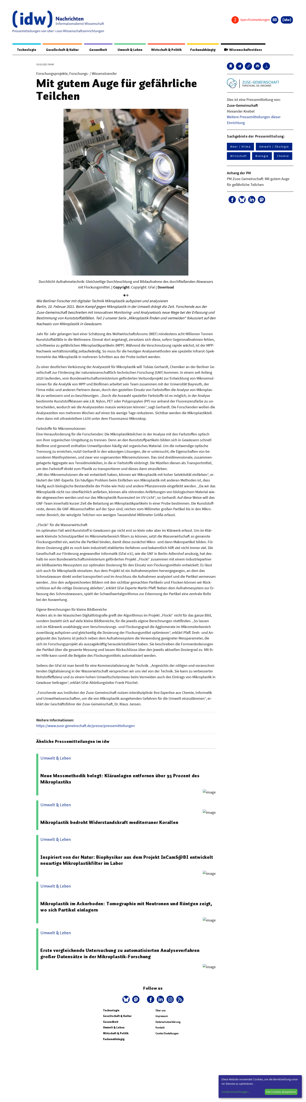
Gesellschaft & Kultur (62, 49)
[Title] (248, 66)
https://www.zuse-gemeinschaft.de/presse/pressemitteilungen (85, 725)
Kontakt (159, 1027)
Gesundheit (98, 49)
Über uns (160, 1010)
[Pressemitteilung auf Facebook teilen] (232, 199)
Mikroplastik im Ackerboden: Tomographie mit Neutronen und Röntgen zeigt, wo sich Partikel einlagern (126, 906)
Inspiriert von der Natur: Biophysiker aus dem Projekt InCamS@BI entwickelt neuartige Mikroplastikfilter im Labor (126, 860)
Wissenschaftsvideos (245, 49)
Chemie (283, 156)
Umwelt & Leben (130, 49)
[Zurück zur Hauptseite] (287, 20)
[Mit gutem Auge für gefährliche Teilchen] (239, 66)
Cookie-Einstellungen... (235, 1092)
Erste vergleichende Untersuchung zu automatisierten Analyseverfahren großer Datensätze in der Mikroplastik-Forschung (119, 953)
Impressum (161, 1016)
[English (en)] (274, 20)
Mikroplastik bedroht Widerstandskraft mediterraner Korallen (109, 822)
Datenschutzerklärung (167, 1022)
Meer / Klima (240, 146)
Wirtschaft (238, 156)
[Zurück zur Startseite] (58, 21)
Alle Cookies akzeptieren (281, 1092)
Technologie (26, 49)
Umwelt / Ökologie (274, 146)
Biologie (262, 156)
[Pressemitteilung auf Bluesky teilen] (242, 199)
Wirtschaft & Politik (166, 49)
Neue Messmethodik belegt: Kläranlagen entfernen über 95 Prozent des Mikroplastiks (120, 778)
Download (166, 287)
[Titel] (230, 66)
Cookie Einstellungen (167, 1033)
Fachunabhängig (202, 49)
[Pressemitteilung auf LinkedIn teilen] (251, 199)
